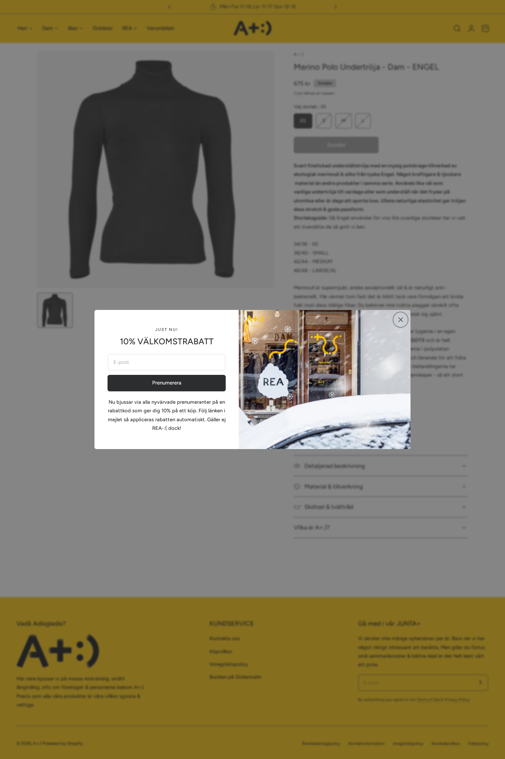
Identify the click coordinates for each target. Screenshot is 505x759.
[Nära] (400, 319)
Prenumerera (166, 383)
